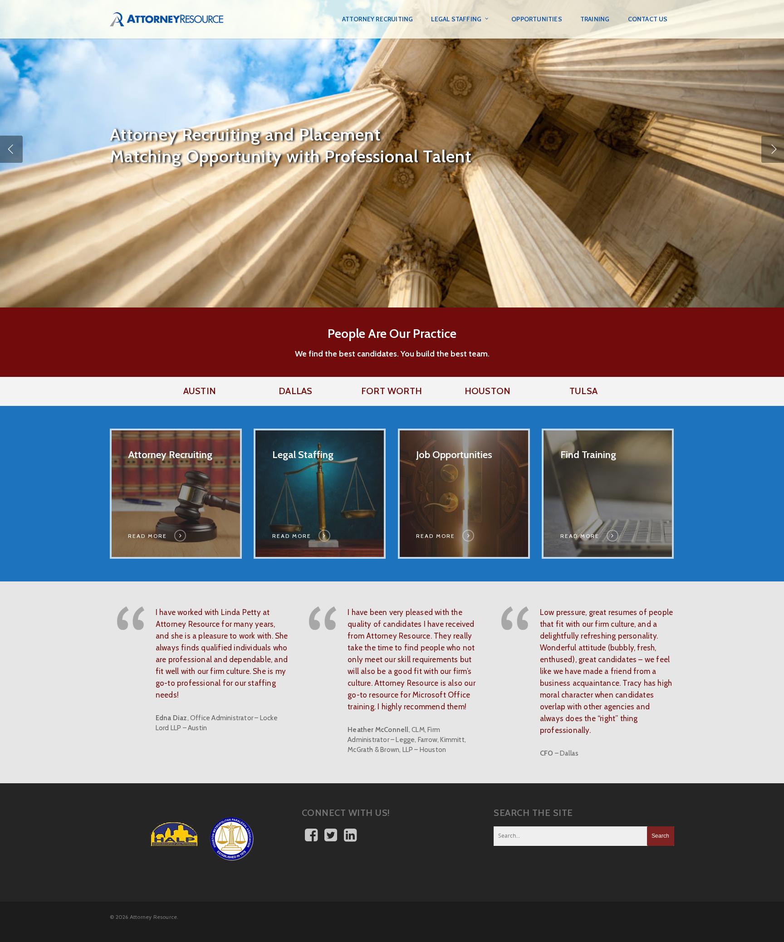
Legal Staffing (456, 19)
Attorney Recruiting (377, 19)
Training (595, 19)
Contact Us (648, 19)
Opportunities (536, 19)
